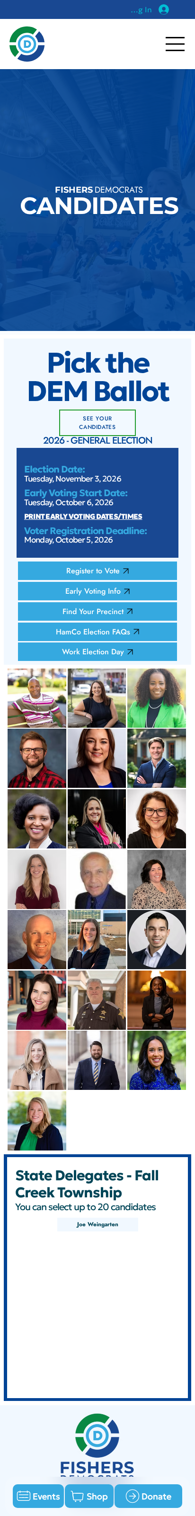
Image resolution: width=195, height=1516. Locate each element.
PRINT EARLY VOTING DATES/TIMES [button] (83, 516)
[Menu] (176, 44)
